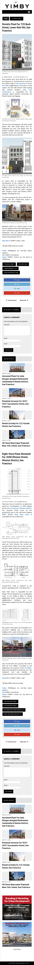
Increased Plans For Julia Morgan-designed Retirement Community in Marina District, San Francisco (15, 380)
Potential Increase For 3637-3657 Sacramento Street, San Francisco (15, 404)
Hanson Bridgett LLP (10, 268)
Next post (23, 300)
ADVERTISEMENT (17, 949)
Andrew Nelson (8, 77)
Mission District (26, 508)
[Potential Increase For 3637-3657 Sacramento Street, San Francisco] (17, 396)
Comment (7, 324)
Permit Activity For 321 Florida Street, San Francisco (16, 424)
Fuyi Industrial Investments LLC (14, 710)
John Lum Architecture (11, 272)
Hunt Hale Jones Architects (12, 714)
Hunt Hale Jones (22, 514)
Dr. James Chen (23, 264)
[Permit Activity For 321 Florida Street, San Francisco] (17, 418)
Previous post (12, 300)
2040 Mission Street (10, 701)
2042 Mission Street (10, 705)
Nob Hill (5, 85)
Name (6, 338)
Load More (17, 956)
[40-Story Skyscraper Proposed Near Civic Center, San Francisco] (17, 438)
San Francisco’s (21, 83)
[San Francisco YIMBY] (17, 5)
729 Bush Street (9, 264)
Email (5, 344)
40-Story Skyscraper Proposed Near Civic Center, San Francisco (16, 444)
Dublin (28, 668)
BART (4, 514)
